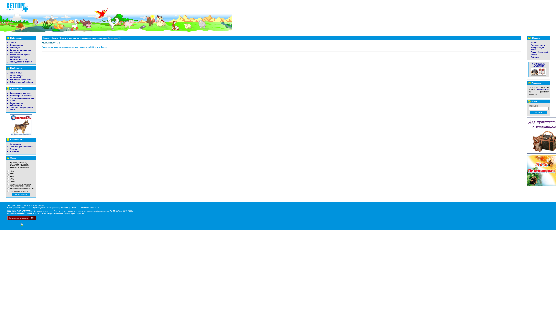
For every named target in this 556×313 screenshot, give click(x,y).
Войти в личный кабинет (21, 82)
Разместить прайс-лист (20, 80)
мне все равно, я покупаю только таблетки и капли (20, 185)
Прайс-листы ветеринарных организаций (16, 75)
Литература (15, 48)
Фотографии (15, 144)
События (535, 57)
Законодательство (18, 59)
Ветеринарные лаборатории (16, 104)
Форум (534, 43)
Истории (13, 149)
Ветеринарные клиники (21, 95)
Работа (534, 55)
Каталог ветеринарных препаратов (20, 51)
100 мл (12, 181)
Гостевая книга (538, 45)
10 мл (12, 171)
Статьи (13, 43)
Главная (46, 38)
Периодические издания (21, 62)
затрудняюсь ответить (19, 191)
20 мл (12, 174)
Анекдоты (14, 152)
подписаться (543, 90)
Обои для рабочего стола (21, 147)
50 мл (12, 179)
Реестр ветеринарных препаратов (20, 56)
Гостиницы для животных (22, 98)
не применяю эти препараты (22, 188)
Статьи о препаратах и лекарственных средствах (83, 38)
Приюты (13, 100)
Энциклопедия (16, 45)
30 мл (12, 176)
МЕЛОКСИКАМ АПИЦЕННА (538, 65)
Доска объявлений (539, 52)
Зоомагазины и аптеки (20, 93)
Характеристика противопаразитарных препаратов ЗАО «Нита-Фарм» (74, 47)
